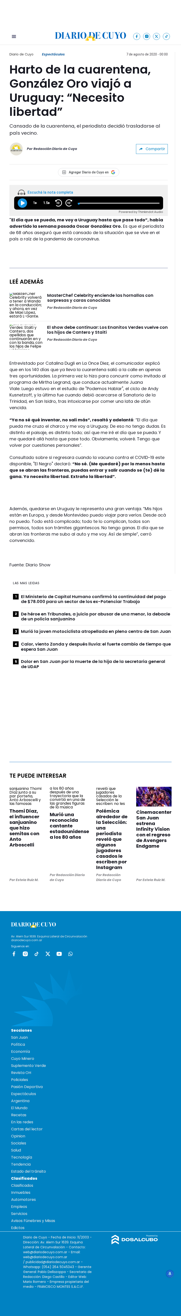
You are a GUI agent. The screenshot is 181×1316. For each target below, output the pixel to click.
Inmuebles (20, 1192)
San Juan (19, 1037)
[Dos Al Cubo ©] (134, 1243)
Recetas (18, 1115)
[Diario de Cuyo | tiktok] (166, 36)
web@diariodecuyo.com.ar (45, 1252)
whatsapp (70, 954)
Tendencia (21, 1164)
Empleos (19, 1206)
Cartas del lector (27, 1129)
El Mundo (19, 1108)
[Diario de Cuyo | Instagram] (146, 36)
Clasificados (22, 1185)
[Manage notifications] (170, 1273)
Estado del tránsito (28, 1171)
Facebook (14, 954)
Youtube (59, 954)
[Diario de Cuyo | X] (156, 36)
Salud (16, 1150)
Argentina (20, 1101)
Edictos (18, 1227)
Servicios (19, 1213)
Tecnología (21, 1157)
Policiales (19, 1079)
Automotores (23, 1199)
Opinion (18, 1136)
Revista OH (21, 1072)
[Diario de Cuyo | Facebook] (137, 36)
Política (18, 1044)
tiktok (36, 954)
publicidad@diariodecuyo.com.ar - (54, 1262)
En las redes (22, 1122)
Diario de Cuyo (21, 54)
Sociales (18, 1143)
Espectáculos (53, 54)
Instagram (25, 954)
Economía (20, 1051)
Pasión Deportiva (27, 1086)
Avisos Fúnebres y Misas (33, 1220)
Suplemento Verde (28, 1065)
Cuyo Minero (22, 1058)
